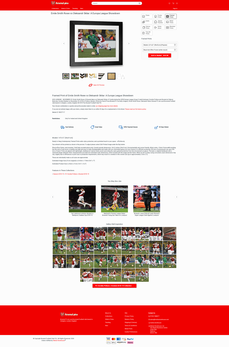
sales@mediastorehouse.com (159, 319)
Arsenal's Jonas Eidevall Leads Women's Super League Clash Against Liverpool (146, 214)
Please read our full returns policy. (135, 109)
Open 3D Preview (98, 85)
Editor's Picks (65, 8)
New (81, 8)
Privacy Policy (129, 316)
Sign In (175, 8)
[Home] (62, 5)
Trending (75, 8)
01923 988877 (154, 316)
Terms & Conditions (131, 325)
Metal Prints (128, 329)
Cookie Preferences (131, 332)
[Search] (139, 3)
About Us (108, 313)
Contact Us (151, 313)
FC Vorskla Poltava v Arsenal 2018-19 (77, 174)
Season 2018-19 (58, 174)
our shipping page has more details (107, 106)
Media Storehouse (59, 340)
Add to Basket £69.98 (159, 55)
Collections (55, 8)
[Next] (129, 43)
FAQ (126, 313)
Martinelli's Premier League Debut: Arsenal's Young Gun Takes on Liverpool (114, 214)
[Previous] (63, 43)
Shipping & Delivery (131, 322)
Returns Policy (129, 319)
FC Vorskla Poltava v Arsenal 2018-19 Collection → (114, 286)
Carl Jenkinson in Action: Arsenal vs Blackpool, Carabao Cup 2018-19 (82, 214)
